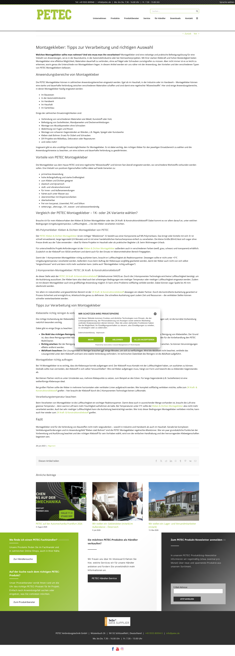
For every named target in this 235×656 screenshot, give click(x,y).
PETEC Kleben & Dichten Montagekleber (58, 235)
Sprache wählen (227, 2)
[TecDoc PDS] (117, 617)
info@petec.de (104, 2)
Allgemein (51, 446)
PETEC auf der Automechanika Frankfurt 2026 (59, 523)
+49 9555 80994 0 (154, 633)
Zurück (188, 33)
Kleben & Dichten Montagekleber (99, 248)
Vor (195, 33)
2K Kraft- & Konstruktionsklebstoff (73, 412)
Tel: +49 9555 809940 (84, 2)
